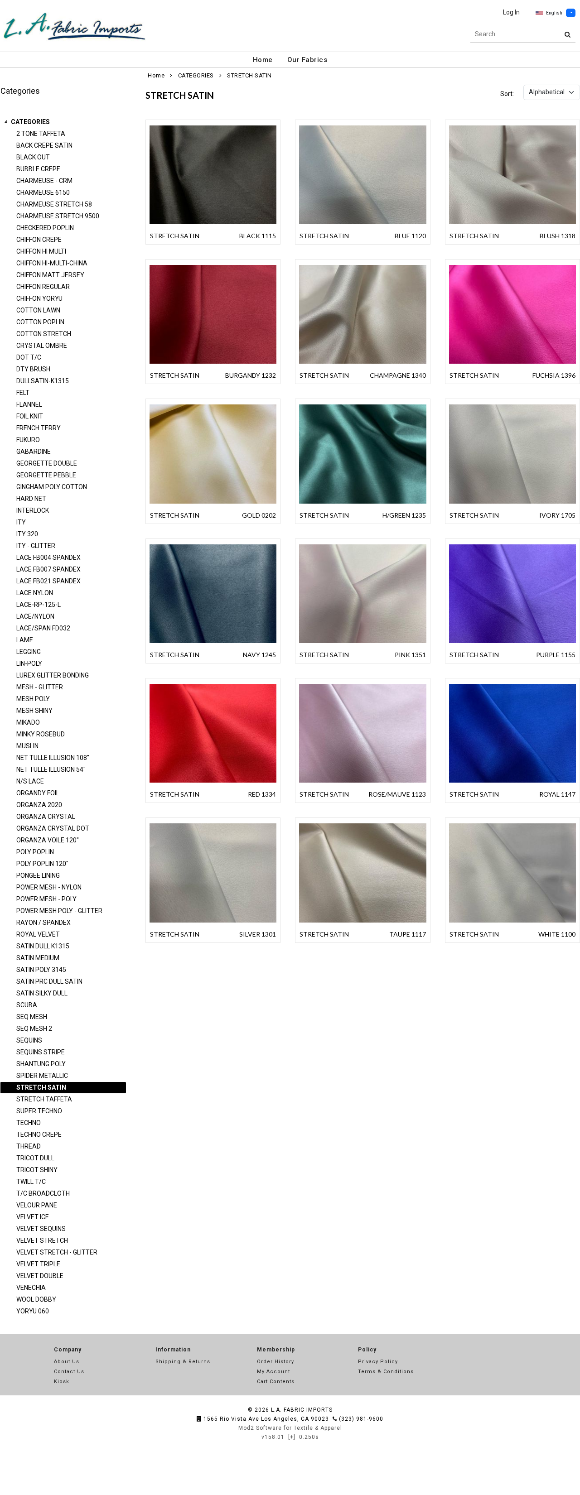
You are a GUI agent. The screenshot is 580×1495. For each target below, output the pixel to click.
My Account (273, 1372)
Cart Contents (276, 1381)
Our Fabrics (307, 60)
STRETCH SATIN (249, 75)
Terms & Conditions (386, 1372)
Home (263, 60)
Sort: (507, 93)
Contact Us (69, 1372)
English (554, 12)
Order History (275, 1362)
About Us (66, 1362)
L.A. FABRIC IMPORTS (302, 1410)
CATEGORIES (30, 121)
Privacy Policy (378, 1362)
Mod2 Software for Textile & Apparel (290, 1428)
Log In (511, 12)
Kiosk (61, 1381)
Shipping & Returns (182, 1362)
